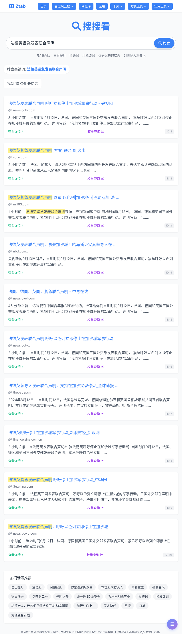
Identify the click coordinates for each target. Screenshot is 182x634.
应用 (102, 6)
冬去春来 (158, 587)
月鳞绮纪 (88, 55)
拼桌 (142, 606)
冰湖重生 (137, 587)
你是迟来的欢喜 (109, 55)
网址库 (86, 6)
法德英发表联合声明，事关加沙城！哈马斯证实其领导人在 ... (62, 244)
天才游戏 (110, 606)
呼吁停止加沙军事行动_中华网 (57, 479)
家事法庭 (17, 596)
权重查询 (94, 131)
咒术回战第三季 (119, 596)
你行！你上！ (86, 606)
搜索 (166, 43)
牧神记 (143, 596)
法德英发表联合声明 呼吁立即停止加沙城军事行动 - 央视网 (60, 103)
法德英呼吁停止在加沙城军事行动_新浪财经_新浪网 (54, 432)
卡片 (116, 6)
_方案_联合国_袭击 (46, 150)
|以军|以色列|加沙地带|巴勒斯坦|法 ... (63, 197)
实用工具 (160, 6)
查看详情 (14, 131)
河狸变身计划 (20, 615)
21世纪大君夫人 (135, 55)
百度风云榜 (62, 6)
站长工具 (137, 6)
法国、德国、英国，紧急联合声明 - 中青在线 (48, 291)
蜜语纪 (74, 55)
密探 (128, 606)
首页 (43, 6)
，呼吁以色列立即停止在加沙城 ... (60, 526)
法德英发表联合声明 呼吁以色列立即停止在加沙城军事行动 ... (63, 338)
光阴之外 (62, 596)
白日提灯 (59, 55)
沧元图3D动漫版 (88, 596)
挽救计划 (162, 596)
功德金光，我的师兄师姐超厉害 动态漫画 (39, 606)
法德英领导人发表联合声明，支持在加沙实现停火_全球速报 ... (63, 385)
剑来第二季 (40, 596)
